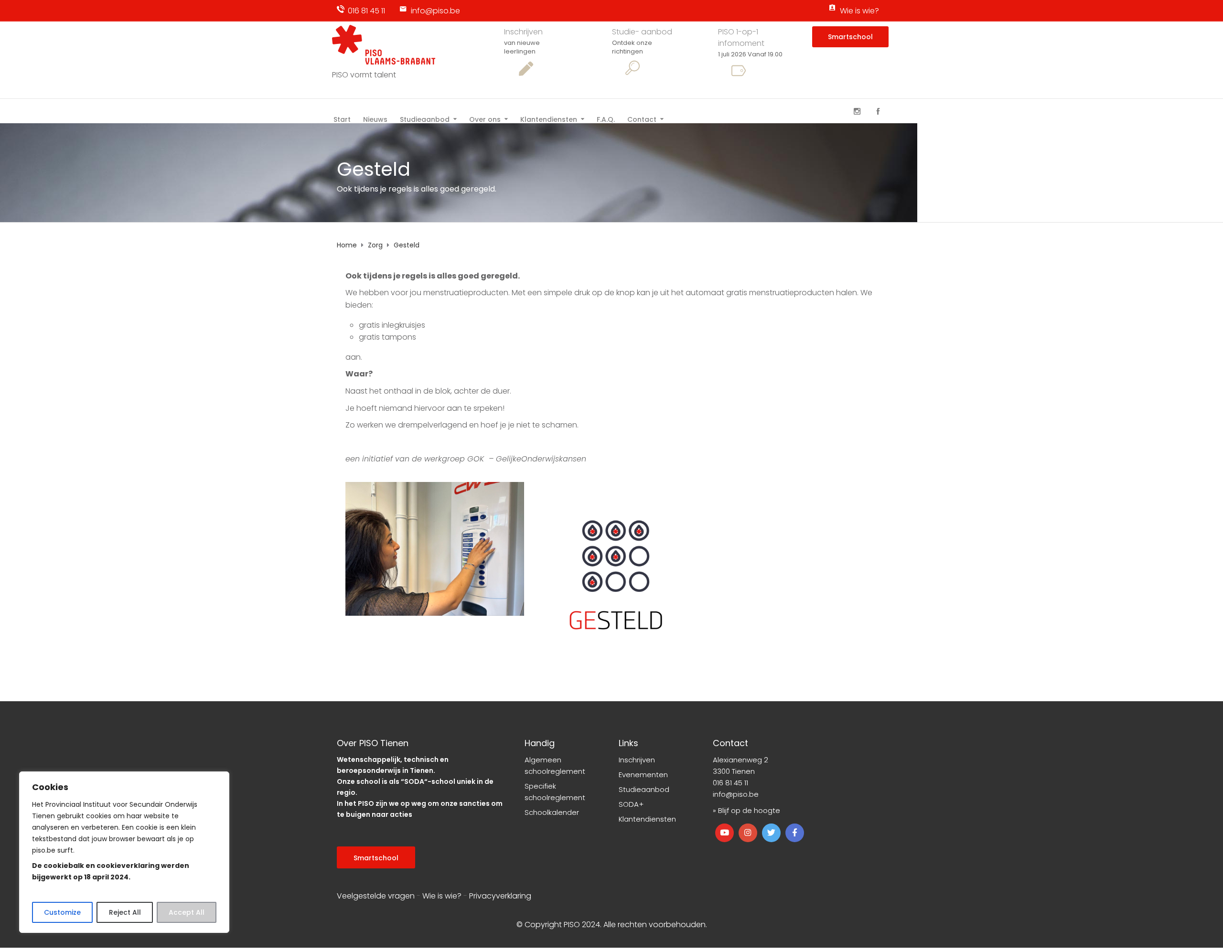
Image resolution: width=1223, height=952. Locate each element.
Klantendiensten (548, 119)
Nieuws (375, 119)
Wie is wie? (859, 10)
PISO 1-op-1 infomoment (741, 37)
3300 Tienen (734, 771)
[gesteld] (615, 571)
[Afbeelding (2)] (434, 549)
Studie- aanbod (642, 31)
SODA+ (631, 804)
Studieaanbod (425, 119)
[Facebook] (878, 111)
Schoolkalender (552, 812)
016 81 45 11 (366, 10)
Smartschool (850, 37)
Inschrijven (523, 31)
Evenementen (643, 775)
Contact (641, 119)
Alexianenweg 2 (740, 760)
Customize (62, 912)
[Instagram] (857, 111)
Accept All (186, 912)
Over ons (485, 119)
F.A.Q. (606, 119)
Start (342, 119)
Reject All (125, 912)
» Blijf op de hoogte (746, 810)
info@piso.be (435, 10)
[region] (124, 852)
